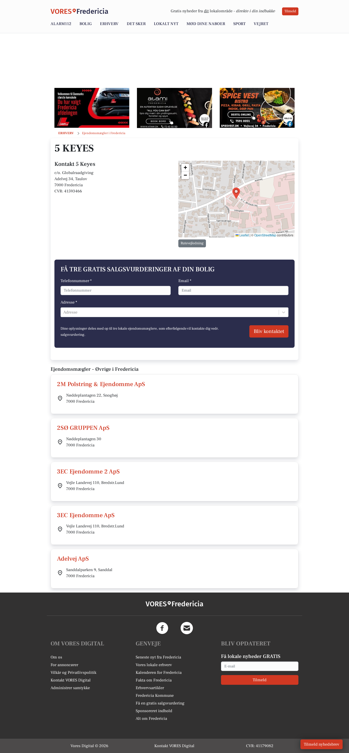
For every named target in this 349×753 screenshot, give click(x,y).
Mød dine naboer (206, 23)
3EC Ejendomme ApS (86, 515)
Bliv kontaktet (269, 331)
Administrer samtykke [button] (70, 687)
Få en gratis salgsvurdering (160, 703)
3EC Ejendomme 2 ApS (88, 472)
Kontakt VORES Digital (71, 680)
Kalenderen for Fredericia (159, 672)
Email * (184, 280)
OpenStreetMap (265, 235)
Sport (239, 23)
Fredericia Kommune (155, 695)
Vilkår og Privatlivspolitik (73, 672)
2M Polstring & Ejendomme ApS (101, 384)
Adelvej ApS (73, 559)
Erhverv (109, 23)
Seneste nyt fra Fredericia (158, 657)
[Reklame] (91, 107)
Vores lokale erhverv (154, 664)
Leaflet (244, 235)
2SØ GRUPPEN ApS (83, 428)
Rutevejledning (192, 243)
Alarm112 (61, 23)
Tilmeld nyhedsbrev (321, 744)
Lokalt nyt (166, 23)
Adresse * (69, 302)
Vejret (261, 23)
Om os (56, 657)
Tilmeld (290, 11)
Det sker (136, 23)
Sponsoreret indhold (154, 710)
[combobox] (63, 312)
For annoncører (64, 664)
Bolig (85, 23)
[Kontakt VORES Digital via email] (187, 628)
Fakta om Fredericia (154, 680)
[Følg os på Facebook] (162, 628)
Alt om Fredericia (151, 718)
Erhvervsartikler (150, 687)
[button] (236, 193)
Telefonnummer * (76, 280)
